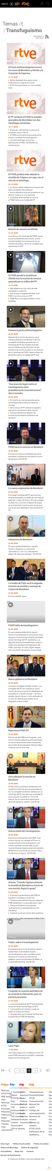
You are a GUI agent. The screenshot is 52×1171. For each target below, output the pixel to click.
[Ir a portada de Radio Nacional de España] (23, 1085)
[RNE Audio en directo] (16, 4)
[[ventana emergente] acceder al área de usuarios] (42, 4)
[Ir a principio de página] (49, 1168)
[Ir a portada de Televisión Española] (14, 1085)
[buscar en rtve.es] (48, 4)
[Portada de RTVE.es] (25, 4)
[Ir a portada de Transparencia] (40, 1085)
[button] (3, 1070)
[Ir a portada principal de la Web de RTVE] (4, 1084)
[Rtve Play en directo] (12, 4)
